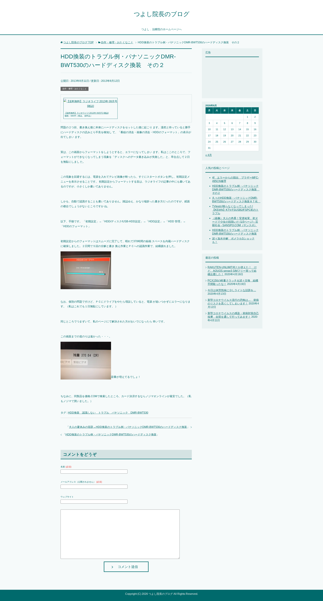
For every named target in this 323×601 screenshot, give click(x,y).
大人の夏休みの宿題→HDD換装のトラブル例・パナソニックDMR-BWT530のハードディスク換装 (128, 427)
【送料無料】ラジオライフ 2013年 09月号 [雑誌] (87, 113)
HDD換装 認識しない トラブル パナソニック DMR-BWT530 (108, 412)
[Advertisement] (222, 77)
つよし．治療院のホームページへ (161, 29)
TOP (78, 42)
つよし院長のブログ (161, 14)
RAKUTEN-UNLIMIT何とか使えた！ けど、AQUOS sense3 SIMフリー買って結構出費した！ (232, 271)
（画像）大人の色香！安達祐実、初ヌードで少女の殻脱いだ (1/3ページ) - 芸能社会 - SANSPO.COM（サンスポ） (235, 222)
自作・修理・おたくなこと (74, 88)
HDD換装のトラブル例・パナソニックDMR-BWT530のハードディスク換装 (110, 434)
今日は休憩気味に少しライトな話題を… (232, 290)
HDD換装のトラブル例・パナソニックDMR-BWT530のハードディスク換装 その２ (235, 189)
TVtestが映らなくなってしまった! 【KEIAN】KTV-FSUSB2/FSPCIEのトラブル (235, 210)
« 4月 (208, 155)
